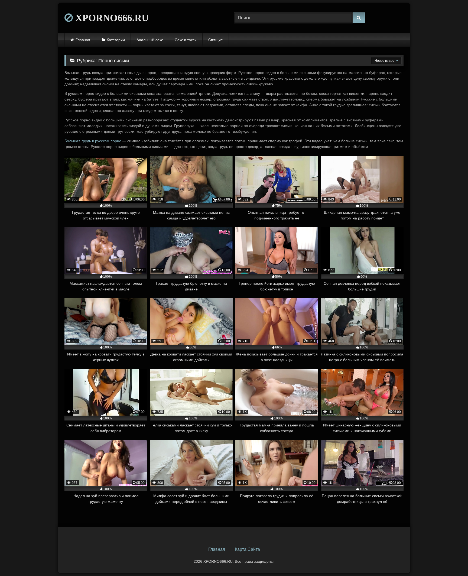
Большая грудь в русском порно (92, 141)
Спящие (215, 40)
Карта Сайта (247, 549)
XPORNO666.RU (111, 17)
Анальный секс (149, 40)
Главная (83, 40)
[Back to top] (451, 560)
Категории (116, 40)
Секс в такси (186, 40)
